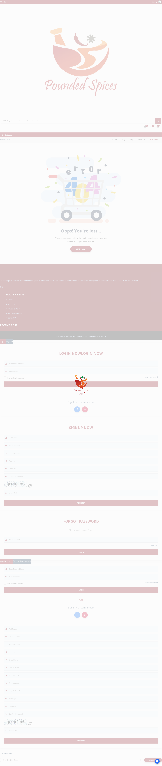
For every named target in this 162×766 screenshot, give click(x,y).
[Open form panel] (157, 761)
